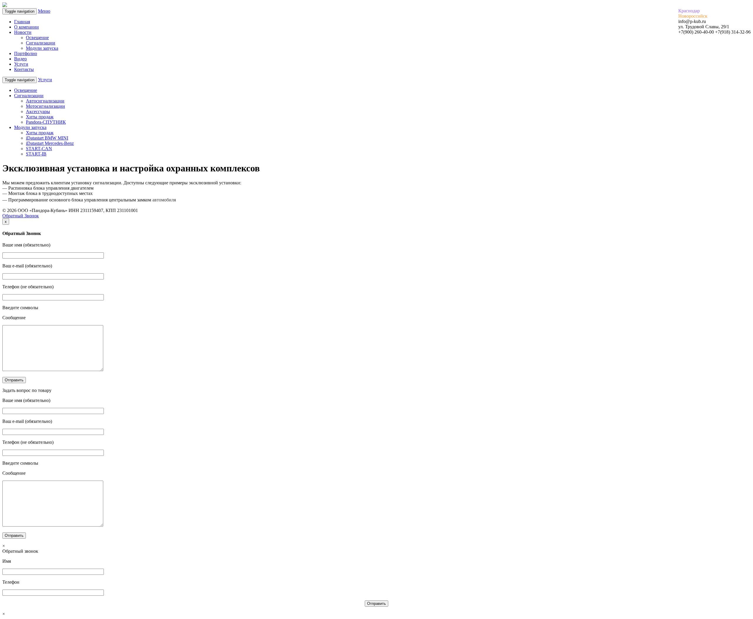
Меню (44, 11)
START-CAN (39, 148)
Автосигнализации (45, 100)
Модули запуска (42, 48)
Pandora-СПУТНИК (46, 122)
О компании (26, 26)
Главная (22, 21)
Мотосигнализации (45, 106)
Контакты (24, 69)
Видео (20, 58)
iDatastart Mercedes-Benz (50, 143)
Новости (22, 32)
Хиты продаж (40, 116)
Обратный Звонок (20, 215)
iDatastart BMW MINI (47, 137)
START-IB (36, 153)
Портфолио (25, 53)
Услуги (21, 64)
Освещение (37, 37)
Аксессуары (38, 111)
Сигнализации (40, 42)
